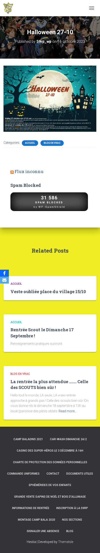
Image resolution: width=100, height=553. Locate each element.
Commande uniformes (23, 473)
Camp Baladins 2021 (28, 439)
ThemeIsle (65, 542)
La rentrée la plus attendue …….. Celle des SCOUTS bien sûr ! (49, 384)
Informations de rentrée (30, 508)
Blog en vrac (52, 143)
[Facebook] (4, 273)
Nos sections (72, 519)
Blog (69, 531)
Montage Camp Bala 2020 (36, 519)
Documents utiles (79, 473)
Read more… (68, 411)
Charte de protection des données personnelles (50, 462)
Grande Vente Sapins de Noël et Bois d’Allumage (50, 496)
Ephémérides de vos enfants (50, 485)
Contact (53, 473)
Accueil (30, 143)
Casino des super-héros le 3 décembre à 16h (50, 450)
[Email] (4, 280)
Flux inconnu (29, 171)
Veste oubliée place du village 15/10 (48, 291)
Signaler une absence (43, 531)
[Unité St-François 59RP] (10, 8)
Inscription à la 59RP (72, 508)
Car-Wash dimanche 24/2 (68, 439)
